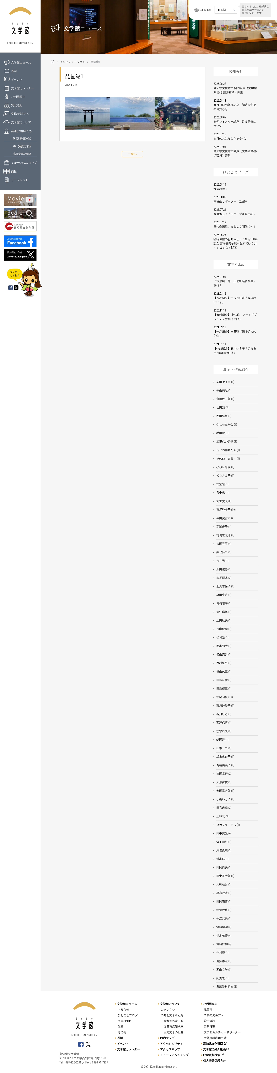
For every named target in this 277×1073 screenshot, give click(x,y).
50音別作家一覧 (174, 1021)
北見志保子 (223, 586)
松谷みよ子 (223, 475)
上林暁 (220, 816)
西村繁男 (222, 663)
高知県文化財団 (213, 1043)
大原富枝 (222, 782)
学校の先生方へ (20, 113)
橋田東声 (222, 594)
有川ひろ (222, 714)
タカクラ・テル (226, 824)
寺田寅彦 (222, 518)
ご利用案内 (18, 96)
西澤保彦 (222, 722)
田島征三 (222, 688)
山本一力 (222, 748)
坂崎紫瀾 (222, 927)
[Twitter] (16, 288)
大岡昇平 (222, 543)
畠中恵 (220, 492)
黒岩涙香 (222, 893)
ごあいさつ (168, 1009)
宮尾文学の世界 (174, 1032)
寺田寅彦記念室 (174, 1026)
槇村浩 (220, 637)
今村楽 (220, 952)
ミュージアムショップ (24, 162)
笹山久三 (222, 671)
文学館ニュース (21, 62)
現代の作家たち (226, 450)
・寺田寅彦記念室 (21, 146)
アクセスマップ (170, 1049)
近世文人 (222, 501)
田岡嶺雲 (222, 901)
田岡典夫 (222, 867)
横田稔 (220, 433)
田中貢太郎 (223, 876)
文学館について (21, 122)
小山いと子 (223, 799)
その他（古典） (226, 458)
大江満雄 (222, 611)
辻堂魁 (220, 484)
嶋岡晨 (220, 739)
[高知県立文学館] (53, 61)
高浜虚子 (222, 526)
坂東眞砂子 (223, 756)
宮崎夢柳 (222, 944)
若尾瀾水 (222, 577)
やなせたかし (224, 424)
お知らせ (123, 1009)
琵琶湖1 (74, 76)
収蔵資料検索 (212, 1055)
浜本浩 (220, 858)
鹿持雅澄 (222, 961)
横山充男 (222, 654)
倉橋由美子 (223, 765)
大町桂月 (222, 884)
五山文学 (222, 969)
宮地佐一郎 (223, 399)
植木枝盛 (222, 935)
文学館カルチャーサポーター (222, 1032)
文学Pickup (124, 1021)
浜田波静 (222, 569)
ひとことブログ (128, 1015)
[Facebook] (10, 288)
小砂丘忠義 (223, 467)
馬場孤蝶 (222, 850)
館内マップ (167, 1038)
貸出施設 (16, 105)
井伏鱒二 (222, 552)
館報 (13, 171)
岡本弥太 (222, 646)
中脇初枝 (222, 697)
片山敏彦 (222, 628)
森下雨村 (222, 841)
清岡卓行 (222, 773)
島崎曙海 (222, 603)
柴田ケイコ (223, 381)
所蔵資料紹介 (224, 986)
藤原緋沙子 (223, 705)
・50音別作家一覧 (21, 138)
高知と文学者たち (21, 131)
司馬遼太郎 (223, 535)
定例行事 (209, 1026)
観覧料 (208, 1009)
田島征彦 (222, 680)
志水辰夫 (222, 731)
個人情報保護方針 (214, 1060)
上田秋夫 (222, 620)
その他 (122, 1032)
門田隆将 (222, 416)
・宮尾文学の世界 (21, 154)
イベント (17, 79)
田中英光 (222, 833)
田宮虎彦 (222, 807)
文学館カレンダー (22, 88)
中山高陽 (222, 390)
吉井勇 (220, 560)
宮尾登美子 (223, 509)
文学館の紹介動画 (215, 1049)
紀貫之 (220, 978)
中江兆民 (222, 918)
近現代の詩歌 (224, 441)
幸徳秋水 (222, 910)
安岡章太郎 (223, 790)
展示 (14, 71)
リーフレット (19, 180)
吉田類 (220, 407)
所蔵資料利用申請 (215, 1038)
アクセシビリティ (171, 1043)
